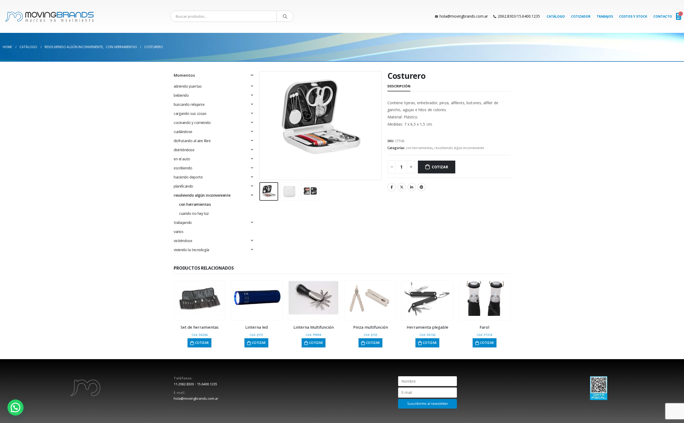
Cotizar (440, 166)
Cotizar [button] (202, 342)
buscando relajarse (189, 104)
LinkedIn (411, 187)
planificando (183, 186)
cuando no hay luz (194, 213)
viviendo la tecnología (191, 249)
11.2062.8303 (184, 384)
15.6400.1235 (528, 16)
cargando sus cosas (190, 113)
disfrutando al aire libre (192, 140)
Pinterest (421, 187)
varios (178, 231)
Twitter (401, 187)
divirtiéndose (184, 149)
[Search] (285, 16)
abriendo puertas (187, 86)
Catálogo (556, 16)
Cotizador (580, 16)
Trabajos (605, 16)
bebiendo (181, 95)
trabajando (183, 222)
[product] (199, 298)
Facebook (391, 187)
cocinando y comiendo (192, 122)
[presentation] (260, 126)
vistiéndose (183, 240)
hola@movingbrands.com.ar (464, 16)
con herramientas (419, 148)
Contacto (662, 16)
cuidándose (183, 131)
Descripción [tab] (398, 86)
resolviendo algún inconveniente (459, 148)
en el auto (182, 158)
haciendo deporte (188, 177)
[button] (15, 407)
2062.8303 (507, 16)
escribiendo (183, 167)
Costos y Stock (633, 16)
